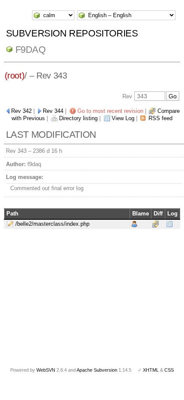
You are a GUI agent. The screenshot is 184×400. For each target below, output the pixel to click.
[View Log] (169, 224)
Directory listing (78, 118)
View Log (123, 118)
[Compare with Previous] (155, 224)
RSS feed (160, 118)
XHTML (151, 370)
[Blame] (134, 224)
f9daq (30, 49)
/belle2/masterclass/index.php (52, 224)
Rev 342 (21, 111)
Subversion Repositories (72, 33)
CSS (169, 370)
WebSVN (45, 370)
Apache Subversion (97, 370)
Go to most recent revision (110, 111)
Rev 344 (53, 111)
